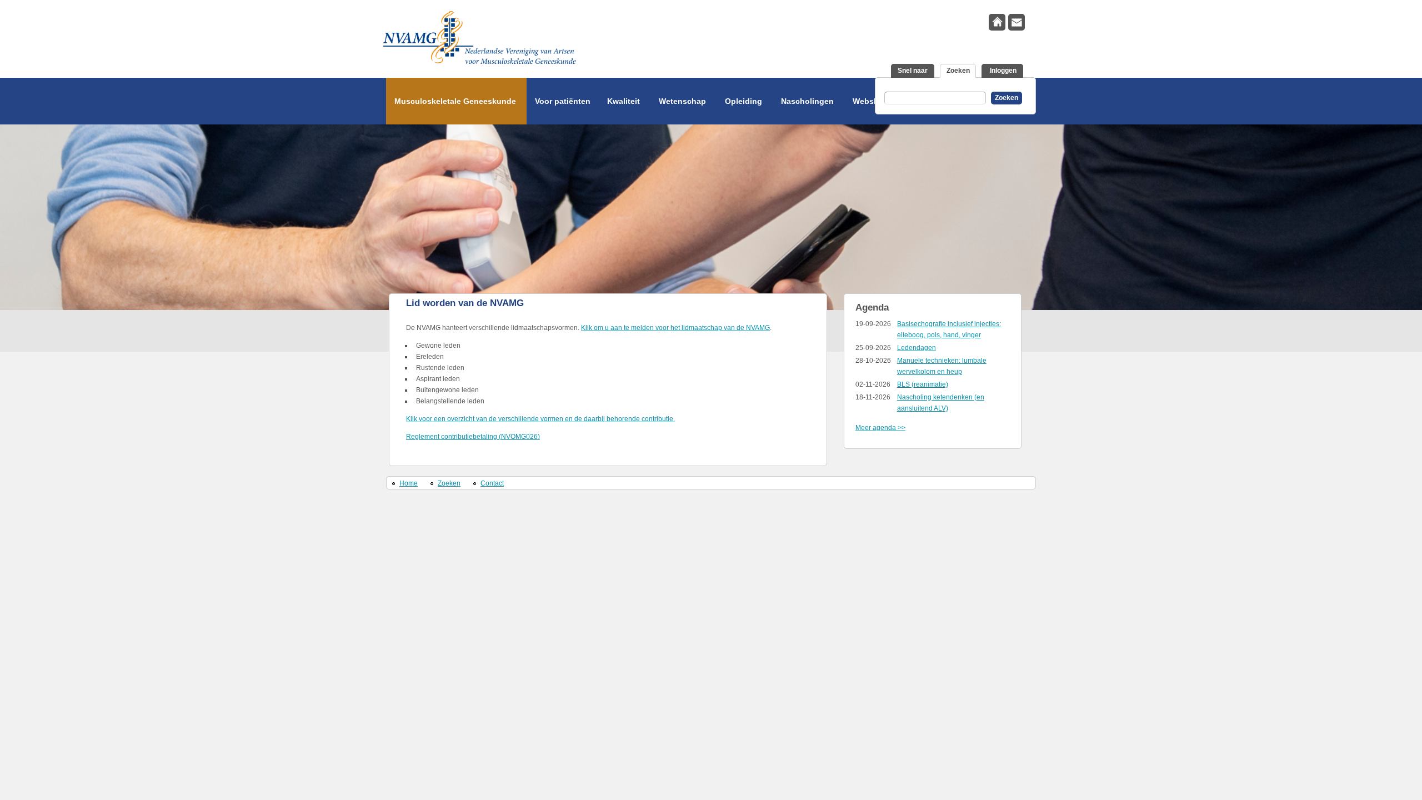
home (997, 22)
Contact (492, 483)
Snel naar (913, 70)
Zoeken (962, 70)
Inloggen (1002, 70)
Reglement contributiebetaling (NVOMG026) (473, 437)
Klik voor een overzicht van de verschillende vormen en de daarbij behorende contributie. (540, 419)
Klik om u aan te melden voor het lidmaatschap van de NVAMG (675, 328)
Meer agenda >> (880, 428)
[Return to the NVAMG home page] (572, 40)
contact (1016, 22)
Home (408, 483)
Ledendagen (916, 348)
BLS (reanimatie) (922, 384)
